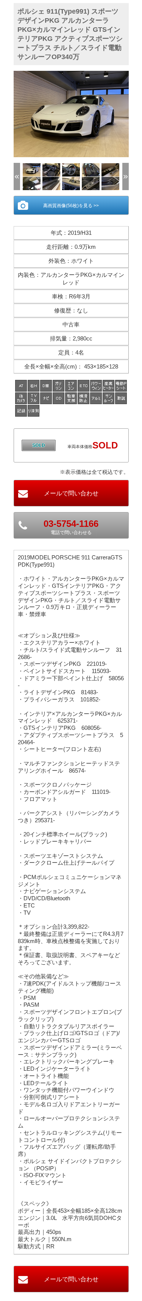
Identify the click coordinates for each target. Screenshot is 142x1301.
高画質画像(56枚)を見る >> (71, 205)
